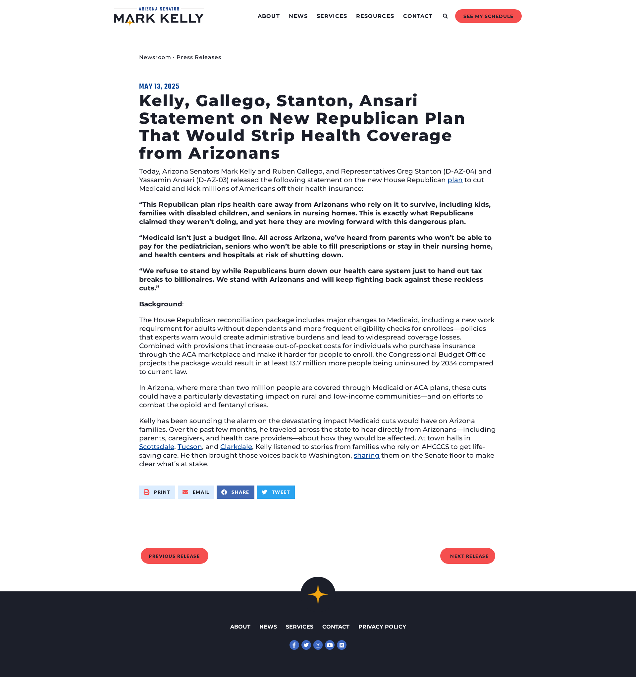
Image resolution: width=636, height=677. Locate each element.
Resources (375, 16)
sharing (367, 455)
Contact (418, 16)
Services (332, 16)
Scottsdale (156, 447)
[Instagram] (318, 645)
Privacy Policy (382, 627)
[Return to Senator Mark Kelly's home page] (159, 25)
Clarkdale (236, 447)
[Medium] (341, 645)
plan (455, 180)
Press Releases (199, 57)
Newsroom (155, 57)
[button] (445, 16)
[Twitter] (306, 645)
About (269, 16)
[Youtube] (330, 645)
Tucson (190, 447)
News (298, 16)
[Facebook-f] (294, 645)
